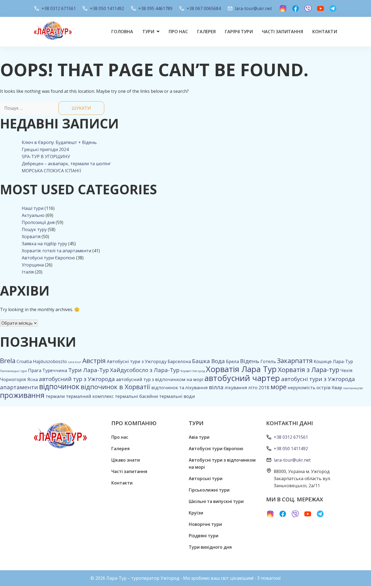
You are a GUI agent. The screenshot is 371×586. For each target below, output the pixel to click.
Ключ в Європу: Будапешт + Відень (59, 142)
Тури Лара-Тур (88, 370)
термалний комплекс (90, 396)
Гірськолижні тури (209, 490)
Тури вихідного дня (210, 547)
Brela (7, 360)
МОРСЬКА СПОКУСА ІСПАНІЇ (51, 171)
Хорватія (31, 237)
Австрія (94, 360)
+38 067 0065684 (204, 8)
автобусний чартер (242, 378)
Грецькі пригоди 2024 (45, 149)
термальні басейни (136, 396)
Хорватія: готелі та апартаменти (56, 251)
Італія (28, 272)
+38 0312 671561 (59, 8)
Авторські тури (205, 478)
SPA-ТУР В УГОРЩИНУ (46, 156)
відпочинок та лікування (179, 387)
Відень (249, 361)
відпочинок (59, 386)
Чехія (346, 370)
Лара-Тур (343, 361)
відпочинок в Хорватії (115, 386)
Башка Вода (208, 361)
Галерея (206, 32)
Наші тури (32, 208)
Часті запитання (282, 32)
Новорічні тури (205, 524)
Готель (268, 361)
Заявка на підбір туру (44, 244)
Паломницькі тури (13, 371)
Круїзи (196, 513)
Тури (148, 32)
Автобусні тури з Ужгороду (136, 361)
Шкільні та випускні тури (216, 501)
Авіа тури (199, 437)
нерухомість (301, 387)
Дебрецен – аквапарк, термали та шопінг (66, 164)
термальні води (177, 396)
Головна (122, 32)
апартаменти (19, 387)
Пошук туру (34, 229)
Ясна (32, 379)
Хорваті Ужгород (193, 371)
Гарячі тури (239, 32)
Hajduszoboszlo (50, 361)
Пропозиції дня (38, 222)
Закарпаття (295, 360)
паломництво (353, 388)
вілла (216, 387)
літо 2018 (258, 387)
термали (55, 396)
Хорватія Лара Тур (241, 369)
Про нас (178, 32)
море (279, 386)
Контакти (324, 32)
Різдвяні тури (203, 536)
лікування (236, 387)
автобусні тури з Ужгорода (318, 379)
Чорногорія (13, 379)
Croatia (24, 361)
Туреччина (54, 370)
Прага (34, 370)
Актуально (33, 215)
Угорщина (33, 265)
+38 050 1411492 (107, 8)
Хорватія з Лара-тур (308, 369)
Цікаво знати (125, 460)
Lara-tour (74, 362)
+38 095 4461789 (155, 8)
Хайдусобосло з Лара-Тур (145, 370)
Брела (232, 361)
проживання (22, 395)
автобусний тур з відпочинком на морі (159, 379)
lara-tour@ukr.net (253, 8)
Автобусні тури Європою (48, 258)
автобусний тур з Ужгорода (77, 379)
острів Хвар (329, 387)
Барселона (179, 361)
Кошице (323, 361)
